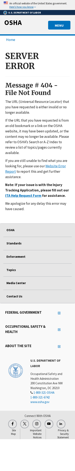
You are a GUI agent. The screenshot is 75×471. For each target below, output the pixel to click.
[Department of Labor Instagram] (36, 424)
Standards (13, 243)
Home (10, 39)
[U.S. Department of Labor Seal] (15, 370)
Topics (11, 270)
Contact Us (14, 296)
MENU (59, 25)
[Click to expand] (37, 5)
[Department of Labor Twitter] (24, 424)
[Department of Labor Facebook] (12, 424)
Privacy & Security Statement (63, 434)
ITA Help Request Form (23, 195)
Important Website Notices (35, 434)
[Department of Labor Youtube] (49, 424)
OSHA (13, 22)
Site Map (13, 432)
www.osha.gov (39, 402)
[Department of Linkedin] (61, 424)
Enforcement (15, 257)
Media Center (16, 283)
